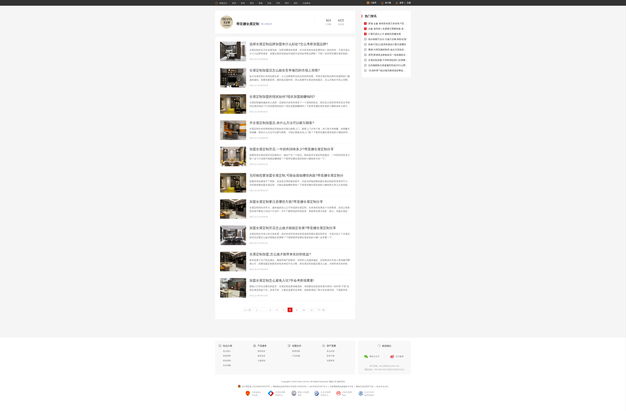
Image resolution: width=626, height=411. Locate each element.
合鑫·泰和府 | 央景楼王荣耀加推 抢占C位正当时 (388, 28)
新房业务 (261, 351)
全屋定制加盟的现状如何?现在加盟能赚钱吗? (282, 96)
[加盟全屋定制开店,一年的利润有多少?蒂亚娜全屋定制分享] (233, 156)
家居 (243, 3)
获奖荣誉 (227, 356)
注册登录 (331, 360)
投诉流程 (227, 360)
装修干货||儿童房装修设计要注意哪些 (387, 44)
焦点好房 (331, 351)
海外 (296, 3)
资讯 (252, 3)
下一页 (321, 310)
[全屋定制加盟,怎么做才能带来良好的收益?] (233, 261)
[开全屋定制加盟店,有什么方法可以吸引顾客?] (233, 130)
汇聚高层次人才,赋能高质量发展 (384, 34)
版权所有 (341, 381)
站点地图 (227, 365)
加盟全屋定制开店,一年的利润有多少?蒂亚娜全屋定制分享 (291, 149)
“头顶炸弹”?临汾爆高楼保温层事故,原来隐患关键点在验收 (388, 70)
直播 (260, 3)
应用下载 (331, 356)
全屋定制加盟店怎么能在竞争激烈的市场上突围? (284, 70)
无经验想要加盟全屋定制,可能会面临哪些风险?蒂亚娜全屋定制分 (296, 175)
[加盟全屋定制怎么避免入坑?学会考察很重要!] (233, 288)
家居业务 (261, 356)
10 (303, 310)
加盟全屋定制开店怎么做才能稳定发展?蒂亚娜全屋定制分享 (292, 228)
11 (311, 310)
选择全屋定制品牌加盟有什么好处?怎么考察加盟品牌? (288, 44)
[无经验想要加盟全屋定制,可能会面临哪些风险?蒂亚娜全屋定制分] (233, 183)
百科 (278, 3)
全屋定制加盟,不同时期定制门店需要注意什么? (388, 60)
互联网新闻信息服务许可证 (341, 386)
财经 (287, 3)
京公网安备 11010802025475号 (256, 386)
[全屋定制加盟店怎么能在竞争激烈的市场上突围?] (233, 77)
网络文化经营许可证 (365, 386)
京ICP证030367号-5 (318, 386)
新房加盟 (296, 351)
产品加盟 (296, 356)
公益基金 (306, 3)
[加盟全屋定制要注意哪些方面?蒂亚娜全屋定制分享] (233, 209)
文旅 (269, 3)
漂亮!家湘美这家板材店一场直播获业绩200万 (388, 55)
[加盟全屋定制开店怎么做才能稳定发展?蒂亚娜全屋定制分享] (233, 235)
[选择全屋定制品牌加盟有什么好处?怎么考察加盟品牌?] (233, 51)
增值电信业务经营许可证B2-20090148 (289, 386)
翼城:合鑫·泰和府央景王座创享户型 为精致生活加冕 (388, 23)
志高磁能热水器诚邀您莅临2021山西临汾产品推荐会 (388, 65)
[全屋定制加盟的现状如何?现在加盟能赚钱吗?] (233, 104)
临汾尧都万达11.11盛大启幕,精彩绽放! (387, 39)
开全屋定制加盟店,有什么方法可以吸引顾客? (281, 123)
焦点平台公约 (382, 386)
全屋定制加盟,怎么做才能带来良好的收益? (280, 254)
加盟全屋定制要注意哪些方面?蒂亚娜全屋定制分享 (286, 201)
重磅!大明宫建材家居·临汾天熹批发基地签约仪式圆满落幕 (388, 49)
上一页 (247, 310)
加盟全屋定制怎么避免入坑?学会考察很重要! (281, 280)
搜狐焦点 (221, 3)
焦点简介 (227, 351)
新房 (234, 3)
